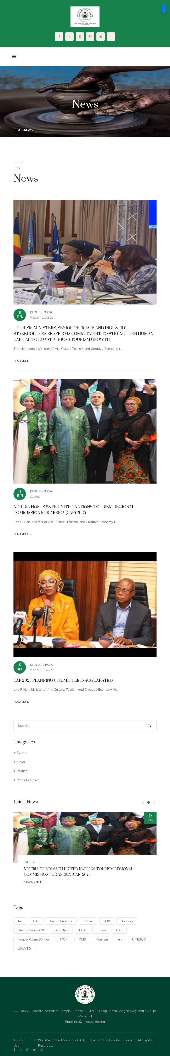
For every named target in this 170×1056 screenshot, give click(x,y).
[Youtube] (41, 1049)
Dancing (126, 921)
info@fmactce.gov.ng (89, 1021)
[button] (143, 802)
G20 (119, 930)
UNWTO (24, 948)
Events (35, 496)
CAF (36, 921)
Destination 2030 (31, 930)
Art (20, 921)
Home (17, 130)
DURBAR (61, 930)
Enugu (101, 930)
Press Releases (41, 317)
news (21, 762)
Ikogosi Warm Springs (34, 939)
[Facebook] (14, 1049)
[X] (20, 1049)
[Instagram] (27, 1049)
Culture (88, 921)
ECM (82, 930)
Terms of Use (20, 1042)
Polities (22, 771)
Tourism (102, 939)
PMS (82, 939)
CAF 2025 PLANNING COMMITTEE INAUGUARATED (63, 680)
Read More (22, 361)
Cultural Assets (61, 921)
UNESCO (139, 939)
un (120, 939)
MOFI (64, 939)
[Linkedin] (34, 1049)
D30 (106, 921)
